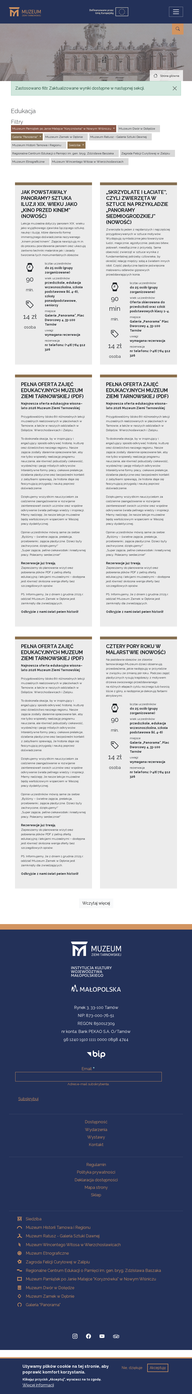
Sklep (96, 1195)
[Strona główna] (27, 11)
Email (87, 1068)
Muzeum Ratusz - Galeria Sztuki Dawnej (63, 1236)
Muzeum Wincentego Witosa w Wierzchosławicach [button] (88, 161)
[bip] (96, 1054)
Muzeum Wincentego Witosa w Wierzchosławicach (73, 1244)
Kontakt (96, 1144)
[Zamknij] (175, 88)
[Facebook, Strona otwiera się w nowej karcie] (88, 1336)
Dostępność (96, 1122)
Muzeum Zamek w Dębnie (50, 1296)
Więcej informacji (38, 1385)
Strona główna (169, 76)
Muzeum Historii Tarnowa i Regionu (58, 1227)
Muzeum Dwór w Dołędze (50, 1287)
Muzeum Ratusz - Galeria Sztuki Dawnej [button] (118, 137)
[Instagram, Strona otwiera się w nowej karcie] (75, 1336)
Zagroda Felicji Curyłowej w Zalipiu (58, 1262)
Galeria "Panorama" (43, 1304)
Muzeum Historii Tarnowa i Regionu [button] (36, 145)
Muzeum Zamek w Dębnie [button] (64, 137)
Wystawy (96, 1137)
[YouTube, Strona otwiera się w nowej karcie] (102, 1336)
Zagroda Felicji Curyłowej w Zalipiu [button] (145, 153)
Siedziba (34, 1219)
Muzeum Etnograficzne (47, 1253)
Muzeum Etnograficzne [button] (28, 161)
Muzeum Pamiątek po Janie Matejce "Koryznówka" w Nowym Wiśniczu (91, 1279)
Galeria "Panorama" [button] (25, 137)
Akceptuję (158, 1368)
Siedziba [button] (74, 145)
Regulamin (96, 1164)
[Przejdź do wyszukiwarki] (178, 29)
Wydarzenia (96, 1129)
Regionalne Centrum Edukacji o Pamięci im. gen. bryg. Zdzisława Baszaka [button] (63, 153)
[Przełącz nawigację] (176, 12)
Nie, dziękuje (132, 1368)
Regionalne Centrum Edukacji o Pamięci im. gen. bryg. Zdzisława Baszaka (93, 1270)
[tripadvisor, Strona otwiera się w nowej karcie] (116, 1337)
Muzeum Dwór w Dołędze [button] (137, 128)
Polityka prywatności (96, 1172)
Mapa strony (96, 1187)
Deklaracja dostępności (96, 1180)
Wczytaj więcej (96, 903)
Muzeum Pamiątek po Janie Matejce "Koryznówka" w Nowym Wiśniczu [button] (61, 128)
